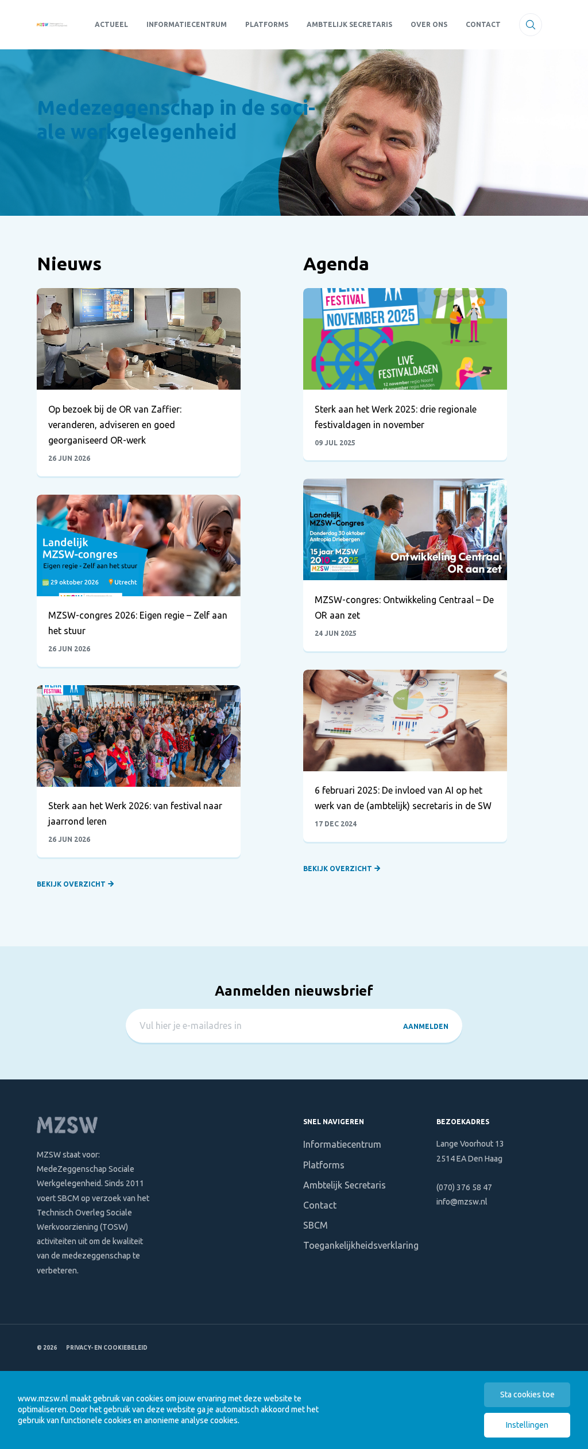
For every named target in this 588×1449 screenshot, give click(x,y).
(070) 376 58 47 (464, 1187)
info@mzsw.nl (462, 1201)
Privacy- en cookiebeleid (107, 1348)
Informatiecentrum (186, 24)
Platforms (266, 24)
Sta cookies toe (527, 1394)
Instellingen (527, 1424)
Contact (483, 24)
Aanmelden (425, 1026)
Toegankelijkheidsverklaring (361, 1245)
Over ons (429, 24)
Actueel (111, 24)
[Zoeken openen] (530, 24)
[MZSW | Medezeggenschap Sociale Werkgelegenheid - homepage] (52, 24)
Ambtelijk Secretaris (349, 24)
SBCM (315, 1225)
